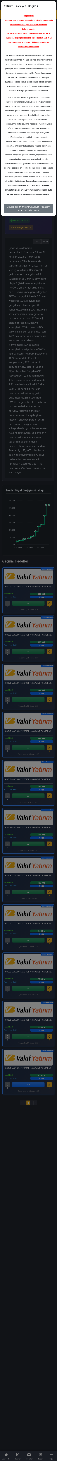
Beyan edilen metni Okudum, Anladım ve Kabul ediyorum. (28, 208)
